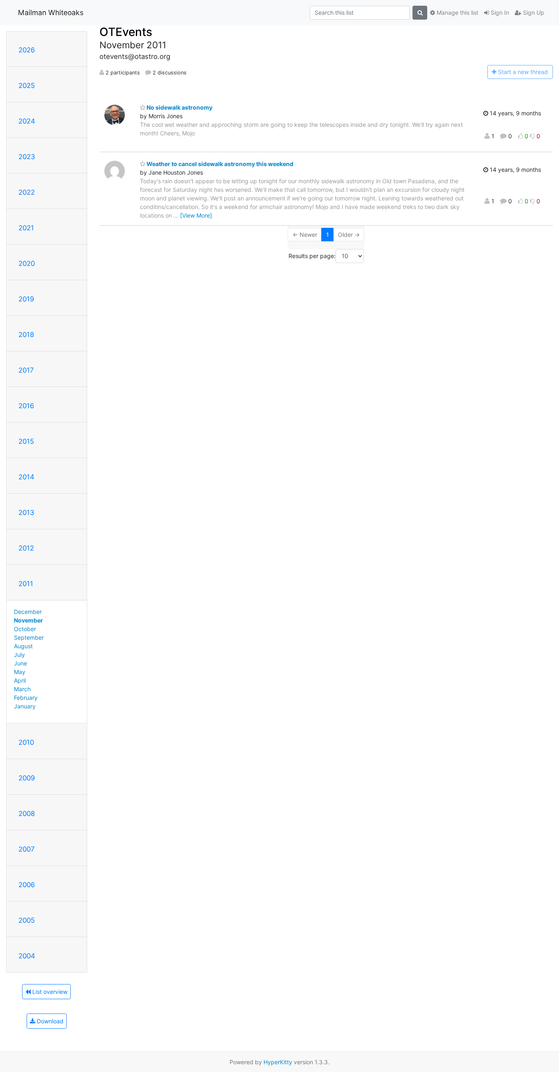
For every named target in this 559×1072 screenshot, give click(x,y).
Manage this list (456, 12)
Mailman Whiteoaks (50, 12)
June (20, 663)
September (29, 637)
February (26, 697)
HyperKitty (278, 1062)
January (25, 706)
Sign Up (532, 12)
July (19, 654)
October (25, 628)
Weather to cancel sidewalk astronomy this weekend (219, 163)
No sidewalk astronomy (178, 107)
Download (49, 1021)
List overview (49, 991)
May (19, 671)
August (23, 646)
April (20, 680)
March (22, 688)
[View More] (196, 215)
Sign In (499, 12)
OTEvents (125, 32)
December (28, 611)
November (28, 620)
